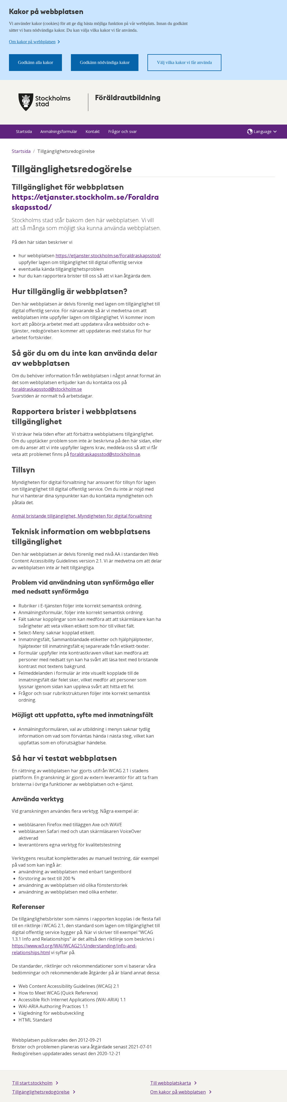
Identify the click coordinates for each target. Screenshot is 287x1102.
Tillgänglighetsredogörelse (41, 1092)
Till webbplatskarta (170, 1083)
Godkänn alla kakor (35, 62)
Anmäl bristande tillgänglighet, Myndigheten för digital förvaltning (82, 516)
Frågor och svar (122, 131)
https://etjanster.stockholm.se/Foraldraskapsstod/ (85, 201)
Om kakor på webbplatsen (178, 1092)
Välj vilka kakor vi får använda (184, 62)
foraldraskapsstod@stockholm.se (47, 389)
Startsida (24, 131)
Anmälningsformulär (58, 131)
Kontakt (92, 131)
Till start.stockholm (32, 1083)
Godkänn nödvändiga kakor (104, 62)
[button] (262, 132)
